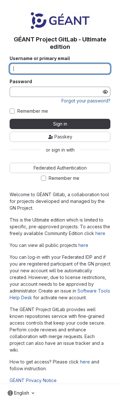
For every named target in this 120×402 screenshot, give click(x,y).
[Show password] (105, 92)
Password (21, 81)
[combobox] (21, 393)
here (100, 233)
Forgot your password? (85, 100)
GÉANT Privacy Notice (33, 380)
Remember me (32, 111)
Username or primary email (40, 58)
